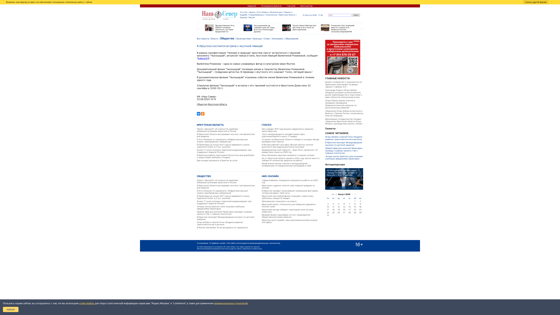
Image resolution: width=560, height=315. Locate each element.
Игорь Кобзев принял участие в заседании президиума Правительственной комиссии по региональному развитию (341, 104)
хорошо (11, 309)
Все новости (203, 38)
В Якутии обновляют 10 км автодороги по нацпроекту (222, 227)
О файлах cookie (217, 243)
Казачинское (271, 15)
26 (339, 212)
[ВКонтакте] (198, 114)
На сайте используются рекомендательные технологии (253, 243)
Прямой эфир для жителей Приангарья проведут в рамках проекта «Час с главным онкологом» (224, 213)
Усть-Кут (244, 12)
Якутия (252, 17)
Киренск (287, 12)
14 (350, 207)
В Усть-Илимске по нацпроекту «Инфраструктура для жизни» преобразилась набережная (222, 140)
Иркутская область (287, 15)
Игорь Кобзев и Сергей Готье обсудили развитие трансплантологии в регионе (220, 223)
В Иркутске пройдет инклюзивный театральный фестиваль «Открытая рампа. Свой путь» (290, 192)
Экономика (277, 38)
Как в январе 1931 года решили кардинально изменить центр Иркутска (288, 130)
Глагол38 (291, 6)
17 (328, 209)
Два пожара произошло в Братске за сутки (217, 160)
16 (360, 207)
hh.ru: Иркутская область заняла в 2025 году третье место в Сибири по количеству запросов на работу (290, 159)
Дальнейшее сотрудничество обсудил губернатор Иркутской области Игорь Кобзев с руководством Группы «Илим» (344, 121)
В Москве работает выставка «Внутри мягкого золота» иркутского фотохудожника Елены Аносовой (287, 146)
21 (350, 209)
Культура (257, 38)
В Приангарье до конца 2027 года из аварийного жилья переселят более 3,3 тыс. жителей (223, 146)
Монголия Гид (306, 6)
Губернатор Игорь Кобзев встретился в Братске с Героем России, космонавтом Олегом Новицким (344, 113)
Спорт (267, 38)
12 (339, 207)
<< (333, 194)
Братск (252, 12)
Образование (291, 38)
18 (333, 209)
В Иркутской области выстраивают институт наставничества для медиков (225, 135)
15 (355, 207)
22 (355, 209)
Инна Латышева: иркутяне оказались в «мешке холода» (288, 155)
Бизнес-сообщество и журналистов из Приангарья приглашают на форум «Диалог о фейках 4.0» (343, 84)
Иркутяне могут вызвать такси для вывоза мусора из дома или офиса (289, 221)
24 (328, 212)
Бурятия (243, 17)
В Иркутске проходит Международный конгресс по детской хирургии (225, 218)
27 (344, 212)
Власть (214, 38)
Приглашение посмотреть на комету (279, 201)
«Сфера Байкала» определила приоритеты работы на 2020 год (290, 181)
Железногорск (276, 12)
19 (339, 209)
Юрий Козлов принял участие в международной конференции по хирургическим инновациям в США (286, 164)
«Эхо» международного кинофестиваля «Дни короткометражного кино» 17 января (283, 135)
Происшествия (243, 38)
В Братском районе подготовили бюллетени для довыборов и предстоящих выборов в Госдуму (225, 156)
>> (355, 194)
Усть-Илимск (262, 12)
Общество (227, 38)
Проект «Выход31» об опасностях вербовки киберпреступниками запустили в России (217, 130)
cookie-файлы (86, 303)
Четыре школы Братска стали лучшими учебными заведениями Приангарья (221, 207)
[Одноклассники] (202, 114)
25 (333, 212)
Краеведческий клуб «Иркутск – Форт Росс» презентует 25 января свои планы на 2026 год (290, 151)
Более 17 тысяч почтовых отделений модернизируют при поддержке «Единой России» (224, 151)
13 (344, 207)
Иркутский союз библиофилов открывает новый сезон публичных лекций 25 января (288, 197)
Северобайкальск (256, 15)
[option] (222, 28)
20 (344, 209)
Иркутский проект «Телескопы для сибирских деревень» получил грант (289, 205)
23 (360, 209)
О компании (202, 243)
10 (328, 207)
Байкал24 (252, 6)
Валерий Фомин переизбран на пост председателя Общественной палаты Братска (286, 216)
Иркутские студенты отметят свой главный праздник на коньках (288, 186)
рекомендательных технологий (231, 303)
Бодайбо (243, 15)
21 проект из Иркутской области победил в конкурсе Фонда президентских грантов (290, 140)
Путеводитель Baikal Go (271, 6)
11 (333, 207)
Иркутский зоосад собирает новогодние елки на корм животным (287, 210)
